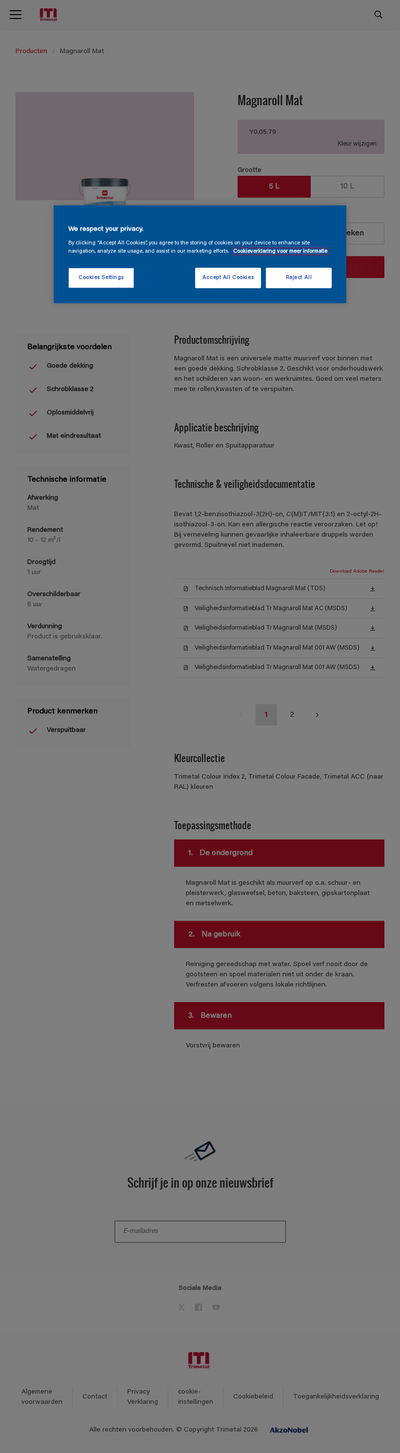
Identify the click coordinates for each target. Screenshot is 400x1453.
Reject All (299, 277)
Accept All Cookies (228, 277)
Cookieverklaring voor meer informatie (280, 251)
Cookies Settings (101, 277)
